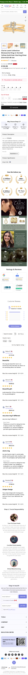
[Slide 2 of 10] (10, 46)
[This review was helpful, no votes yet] (18, 373)
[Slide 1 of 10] (4, 46)
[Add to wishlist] (25, 20)
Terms (9, 609)
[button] (26, 68)
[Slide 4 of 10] (22, 46)
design (5, 341)
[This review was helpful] (18, 400)
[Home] (7, 6)
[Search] (25, 11)
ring (10, 341)
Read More (13, 153)
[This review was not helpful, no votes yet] (21, 373)
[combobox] (12, 11)
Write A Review (15, 326)
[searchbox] (8, 334)
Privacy (13, 609)
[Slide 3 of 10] (16, 46)
